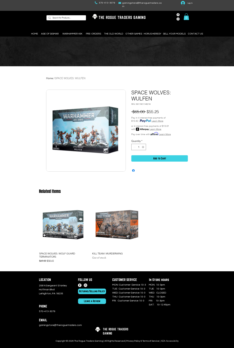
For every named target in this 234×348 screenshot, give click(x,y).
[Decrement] (134, 147)
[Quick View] (64, 224)
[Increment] (143, 147)
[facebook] (178, 14)
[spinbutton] (138, 147)
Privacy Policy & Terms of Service (142, 341)
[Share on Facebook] (133, 170)
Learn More (157, 120)
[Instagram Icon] (178, 18)
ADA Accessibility (170, 340)
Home (49, 78)
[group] (117, 231)
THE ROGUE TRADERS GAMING (122, 17)
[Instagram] (85, 285)
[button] (186, 16)
